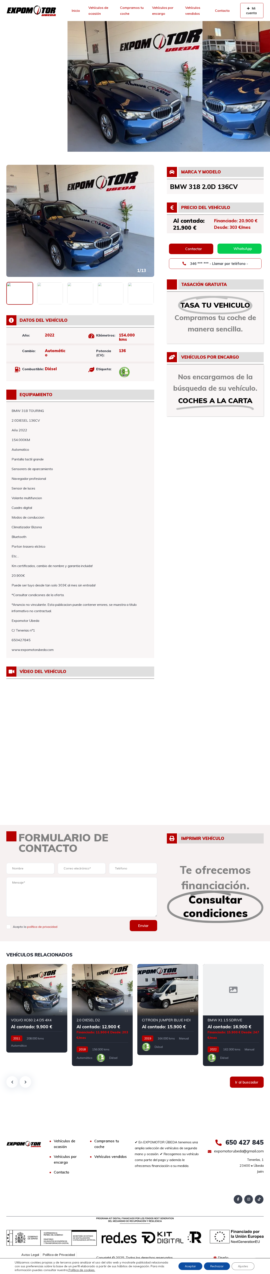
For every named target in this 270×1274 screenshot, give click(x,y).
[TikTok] (259, 1199)
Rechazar (217, 1266)
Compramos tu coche (132, 10)
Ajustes (243, 1266)
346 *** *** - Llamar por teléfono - (218, 263)
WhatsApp (243, 248)
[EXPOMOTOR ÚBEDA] (31, 10)
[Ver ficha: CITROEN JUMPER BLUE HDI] (167, 1009)
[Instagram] (248, 1199)
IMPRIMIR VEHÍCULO (202, 838)
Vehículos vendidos (192, 10)
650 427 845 (244, 1142)
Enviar (143, 925)
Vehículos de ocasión (98, 10)
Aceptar (190, 1266)
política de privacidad (42, 927)
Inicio (76, 10)
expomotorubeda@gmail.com (238, 1151)
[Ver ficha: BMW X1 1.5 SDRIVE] (233, 1015)
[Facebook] (238, 1199)
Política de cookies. (81, 1270)
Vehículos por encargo (162, 10)
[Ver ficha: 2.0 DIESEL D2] (102, 1015)
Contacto (222, 10)
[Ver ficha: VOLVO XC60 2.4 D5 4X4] (36, 1008)
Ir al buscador (246, 1082)
